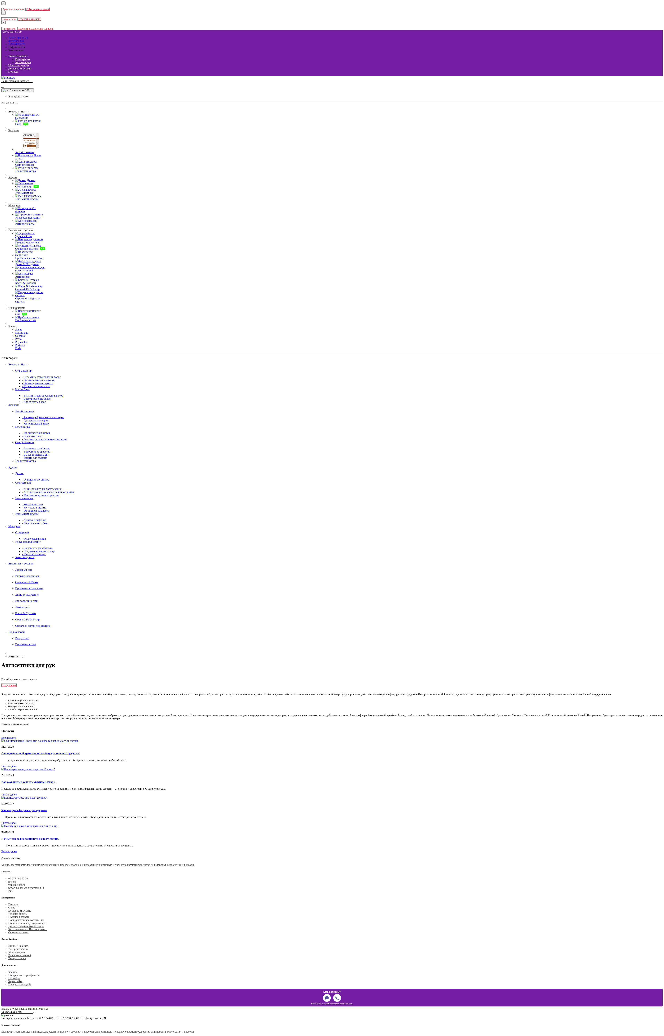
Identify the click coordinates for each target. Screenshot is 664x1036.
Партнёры (14, 978)
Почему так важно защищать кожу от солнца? (30, 838)
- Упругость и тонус (34, 554)
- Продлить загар (32, 436)
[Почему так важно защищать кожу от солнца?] (29, 826)
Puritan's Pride (20, 347)
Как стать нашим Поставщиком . (27, 929)
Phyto (18, 338)
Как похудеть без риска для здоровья (24, 810)
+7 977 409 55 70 (18, 37)
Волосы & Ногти (18, 111)
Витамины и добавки (21, 230)
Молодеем (14, 205)
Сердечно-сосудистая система (32, 625)
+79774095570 (16, 44)
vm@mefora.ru (16, 47)
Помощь (13, 904)
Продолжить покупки (13, 9)
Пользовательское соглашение (26, 920)
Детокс (19, 473)
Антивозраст (22, 607)
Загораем (13, 130)
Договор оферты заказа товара (26, 926)
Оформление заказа (37, 9)
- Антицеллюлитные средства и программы (48, 492)
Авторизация (23, 62)
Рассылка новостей (19, 955)
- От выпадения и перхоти (37, 383)
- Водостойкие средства (36, 451)
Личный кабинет (18, 945)
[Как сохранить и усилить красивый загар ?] (28, 769)
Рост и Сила (22, 389)
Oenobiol (20, 335)
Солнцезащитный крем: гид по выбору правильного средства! (40, 753)
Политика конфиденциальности (27, 923)
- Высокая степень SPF (35, 454)
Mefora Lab (21, 332)
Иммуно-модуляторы (27, 575)
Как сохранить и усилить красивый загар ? (28, 781)
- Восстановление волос (36, 398)
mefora (12, 881)
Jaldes (18, 329)
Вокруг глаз (22, 638)
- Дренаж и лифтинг (34, 520)
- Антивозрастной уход (35, 448)
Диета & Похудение (27, 594)
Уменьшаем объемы (27, 513)
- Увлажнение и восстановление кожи (44, 439)
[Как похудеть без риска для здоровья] (24, 797)
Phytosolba (21, 342)
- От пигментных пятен (36, 432)
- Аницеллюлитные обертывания (41, 488)
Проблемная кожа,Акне (29, 588)
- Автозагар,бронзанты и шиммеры (43, 417)
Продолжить (9, 19)
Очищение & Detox (26, 582)
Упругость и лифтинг (28, 541)
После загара (22, 426)
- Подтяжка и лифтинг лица (38, 551)
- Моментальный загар (35, 423)
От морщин (22, 532)
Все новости (8, 737)
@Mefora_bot (16, 40)
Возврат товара (17, 958)
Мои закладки (16, 952)
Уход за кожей (16, 307)
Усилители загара (25, 460)
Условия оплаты (17, 913)
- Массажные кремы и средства (40, 495)
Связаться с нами (18, 932)
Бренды (12, 326)
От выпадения (23, 370)
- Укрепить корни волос (36, 386)
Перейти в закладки (29, 18)
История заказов (18, 949)
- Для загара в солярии (35, 420)
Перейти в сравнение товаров (35, 28)
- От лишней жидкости (35, 510)
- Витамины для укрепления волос (42, 395)
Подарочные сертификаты (23, 975)
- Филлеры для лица (34, 538)
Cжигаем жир (23, 482)
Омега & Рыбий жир (27, 619)
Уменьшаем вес (24, 498)
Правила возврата (18, 916)
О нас (11, 907)
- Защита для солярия (34, 457)
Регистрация (22, 59)
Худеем (12, 177)
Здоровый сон (23, 569)
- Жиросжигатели (32, 504)
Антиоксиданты (24, 557)
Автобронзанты (24, 411)
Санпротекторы (24, 442)
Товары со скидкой (19, 984)
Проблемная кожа (25, 644)
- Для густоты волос (34, 401)
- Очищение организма (35, 479)
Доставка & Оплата (19, 910)
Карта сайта (15, 981)
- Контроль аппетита (34, 507)
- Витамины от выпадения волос (41, 376)
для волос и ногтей (26, 600)
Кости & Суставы (25, 613)
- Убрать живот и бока (35, 523)
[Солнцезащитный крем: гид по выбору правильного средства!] (39, 740)
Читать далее (9, 766)
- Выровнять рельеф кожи (37, 548)
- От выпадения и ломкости (38, 380)
